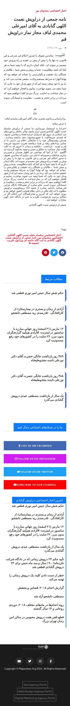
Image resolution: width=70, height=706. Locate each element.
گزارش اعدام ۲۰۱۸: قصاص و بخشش (41, 587)
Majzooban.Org (27, 668)
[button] (62, 252)
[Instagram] (40, 661)
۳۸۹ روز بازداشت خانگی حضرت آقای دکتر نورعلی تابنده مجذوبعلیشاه (37, 358)
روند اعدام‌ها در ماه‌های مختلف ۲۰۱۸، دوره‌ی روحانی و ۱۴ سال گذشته (36, 607)
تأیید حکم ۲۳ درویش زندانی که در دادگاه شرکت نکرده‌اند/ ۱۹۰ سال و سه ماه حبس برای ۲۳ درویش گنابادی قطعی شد (35, 563)
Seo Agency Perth (35, 684)
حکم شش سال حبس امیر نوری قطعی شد (37, 293)
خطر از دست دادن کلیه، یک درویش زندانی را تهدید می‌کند (36, 577)
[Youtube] (19, 661)
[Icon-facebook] (51, 661)
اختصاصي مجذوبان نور (50, 237)
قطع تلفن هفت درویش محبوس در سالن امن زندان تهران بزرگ (36, 619)
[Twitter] (30, 661)
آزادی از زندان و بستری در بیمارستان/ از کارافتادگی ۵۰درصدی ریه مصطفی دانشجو (37, 311)
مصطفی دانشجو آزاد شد (49, 596)
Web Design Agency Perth (35, 691)
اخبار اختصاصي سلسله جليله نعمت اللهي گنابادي (34, 235)
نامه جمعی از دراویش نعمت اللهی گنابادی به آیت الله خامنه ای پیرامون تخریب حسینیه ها (33, 240)
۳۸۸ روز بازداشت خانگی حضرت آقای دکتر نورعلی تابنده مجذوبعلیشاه (37, 378)
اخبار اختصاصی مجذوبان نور (51, 10)
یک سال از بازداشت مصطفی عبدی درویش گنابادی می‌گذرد (37, 398)
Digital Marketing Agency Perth (35, 698)
